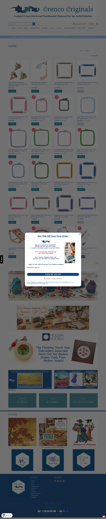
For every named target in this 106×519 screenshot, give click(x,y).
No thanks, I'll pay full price (53, 278)
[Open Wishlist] (103, 516)
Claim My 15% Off (53, 274)
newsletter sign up (33, 267)
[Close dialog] (79, 234)
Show (1, 259)
